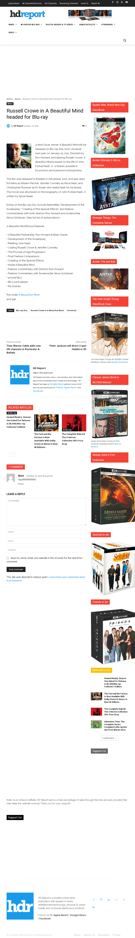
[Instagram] (117, 2)
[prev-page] (9, 454)
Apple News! (61, 915)
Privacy (117, 935)
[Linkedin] (108, 899)
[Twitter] (122, 2)
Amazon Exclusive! (119, 362)
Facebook (38, 391)
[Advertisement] (67, 69)
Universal (71, 310)
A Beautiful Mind (29, 294)
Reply (21, 484)
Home (10, 99)
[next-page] (14, 454)
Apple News (70, 387)
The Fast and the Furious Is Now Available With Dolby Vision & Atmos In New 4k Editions (46, 440)
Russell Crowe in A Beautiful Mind (47, 310)
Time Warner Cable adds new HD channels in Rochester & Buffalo (24, 349)
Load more (108, 738)
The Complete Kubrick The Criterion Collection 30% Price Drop (115, 712)
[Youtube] (126, 2)
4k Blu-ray (12, 413)
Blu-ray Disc (21, 310)
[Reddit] (116, 899)
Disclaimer (104, 935)
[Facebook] (113, 2)
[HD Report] (28, 14)
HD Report (18, 126)
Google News (57, 384)
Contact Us (89, 935)
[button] (124, 40)
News (18, 99)
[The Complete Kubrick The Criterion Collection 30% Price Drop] (74, 422)
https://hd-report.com (43, 373)
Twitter (59, 387)
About (77, 935)
